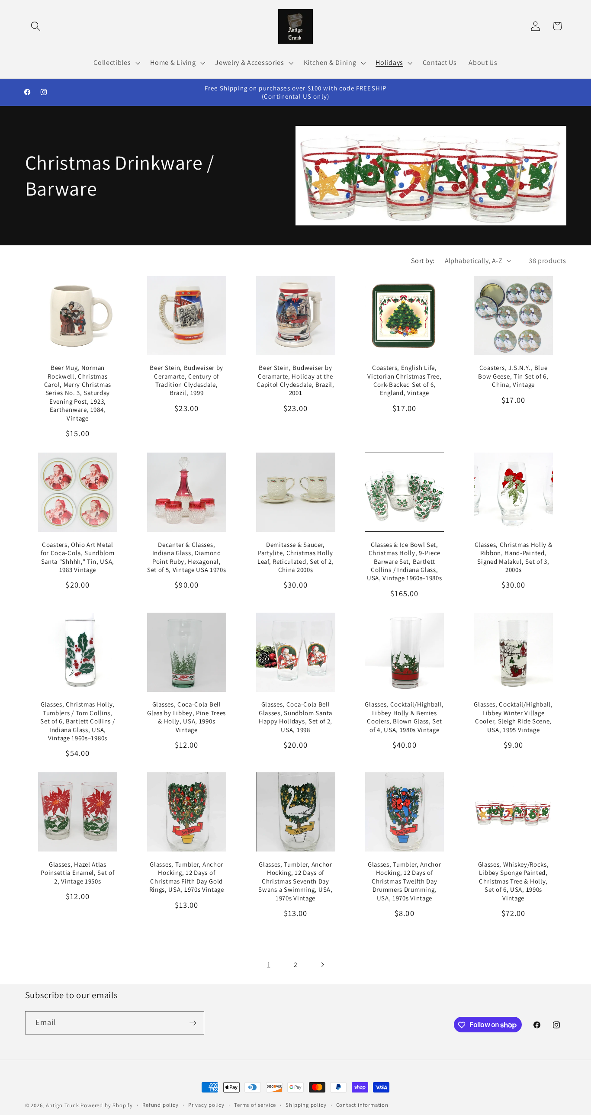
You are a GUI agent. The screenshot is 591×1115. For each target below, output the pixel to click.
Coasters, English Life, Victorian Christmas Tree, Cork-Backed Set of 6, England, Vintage (404, 380)
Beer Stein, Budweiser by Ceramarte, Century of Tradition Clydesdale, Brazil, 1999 (186, 380)
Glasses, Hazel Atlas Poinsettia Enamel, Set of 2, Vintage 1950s (77, 872)
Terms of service (255, 1105)
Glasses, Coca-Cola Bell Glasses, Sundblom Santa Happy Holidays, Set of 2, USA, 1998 (295, 716)
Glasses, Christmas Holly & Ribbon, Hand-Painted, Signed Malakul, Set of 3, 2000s (513, 557)
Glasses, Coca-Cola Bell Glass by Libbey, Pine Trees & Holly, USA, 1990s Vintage (186, 716)
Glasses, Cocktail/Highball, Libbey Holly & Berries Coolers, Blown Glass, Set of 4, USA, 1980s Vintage (404, 716)
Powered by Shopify (106, 1105)
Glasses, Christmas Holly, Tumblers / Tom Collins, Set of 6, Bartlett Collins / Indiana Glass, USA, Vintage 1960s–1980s (77, 721)
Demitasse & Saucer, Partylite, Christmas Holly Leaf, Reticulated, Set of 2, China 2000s (295, 557)
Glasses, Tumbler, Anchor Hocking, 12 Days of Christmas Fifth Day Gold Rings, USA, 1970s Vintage (186, 876)
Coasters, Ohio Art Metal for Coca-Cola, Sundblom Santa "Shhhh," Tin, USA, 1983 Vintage (78, 557)
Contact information (362, 1105)
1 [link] (269, 964)
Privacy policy (206, 1105)
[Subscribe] (193, 1023)
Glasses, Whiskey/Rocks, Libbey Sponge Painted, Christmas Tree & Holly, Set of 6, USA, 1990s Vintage (513, 881)
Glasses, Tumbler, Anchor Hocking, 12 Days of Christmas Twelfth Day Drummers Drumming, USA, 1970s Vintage (404, 881)
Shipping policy (306, 1105)
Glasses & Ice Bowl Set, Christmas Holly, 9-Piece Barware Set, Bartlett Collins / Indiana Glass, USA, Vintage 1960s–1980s (404, 561)
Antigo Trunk (62, 1105)
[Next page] (323, 965)
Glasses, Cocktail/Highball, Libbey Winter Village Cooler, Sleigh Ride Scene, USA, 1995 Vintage (513, 716)
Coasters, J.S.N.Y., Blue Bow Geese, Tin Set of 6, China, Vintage (513, 376)
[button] (36, 26)
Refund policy (160, 1105)
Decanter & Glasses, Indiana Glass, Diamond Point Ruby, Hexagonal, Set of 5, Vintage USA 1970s (186, 557)
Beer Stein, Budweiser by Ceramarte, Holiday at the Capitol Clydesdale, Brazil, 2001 (295, 380)
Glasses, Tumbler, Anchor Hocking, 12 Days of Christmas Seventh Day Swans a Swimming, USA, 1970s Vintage (295, 881)
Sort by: (423, 260)
